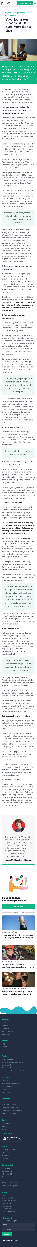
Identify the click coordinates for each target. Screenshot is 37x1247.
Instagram (6, 1156)
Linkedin (5, 1158)
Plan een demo (18, 907)
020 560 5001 (6, 1203)
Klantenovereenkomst (10, 1183)
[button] (35, 3)
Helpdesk (5, 1028)
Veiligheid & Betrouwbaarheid (13, 1071)
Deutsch (5, 1126)
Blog (4, 1044)
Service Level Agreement (11, 1186)
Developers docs (8, 1171)
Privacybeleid (7, 1174)
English (4, 1129)
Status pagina (7, 1168)
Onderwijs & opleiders (10, 1108)
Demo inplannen (8, 1031)
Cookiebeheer (7, 1177)
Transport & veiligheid (10, 1113)
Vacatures (6, 1034)
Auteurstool (6, 1068)
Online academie (8, 1059)
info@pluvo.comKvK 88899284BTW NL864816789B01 (9, 1209)
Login (4, 1022)
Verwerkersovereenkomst (11, 1180)
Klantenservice (7, 1086)
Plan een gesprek (25, 3)
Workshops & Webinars (10, 1083)
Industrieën (6, 1102)
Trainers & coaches (9, 1105)
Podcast (5, 1047)
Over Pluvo (6, 1092)
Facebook (5, 1153)
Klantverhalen (7, 1049)
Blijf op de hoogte (9, 1221)
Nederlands (6, 1123)
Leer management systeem (12, 1062)
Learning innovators (9, 1150)
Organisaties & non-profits (12, 1111)
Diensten (5, 1080)
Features (5, 1025)
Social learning (7, 1065)
